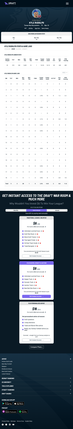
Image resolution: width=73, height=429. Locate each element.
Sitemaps (13, 421)
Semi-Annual (36, 210)
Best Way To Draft (7, 364)
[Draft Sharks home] (10, 3)
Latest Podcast (6, 374)
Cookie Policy (28, 421)
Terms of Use (20, 421)
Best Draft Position (7, 371)
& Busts (10, 369)
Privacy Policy (5, 421)
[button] (43, 231)
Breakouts (4, 369)
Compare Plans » (36, 347)
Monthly (16, 210)
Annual (57, 210)
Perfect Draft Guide (7, 361)
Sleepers (4, 366)
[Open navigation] (67, 3)
